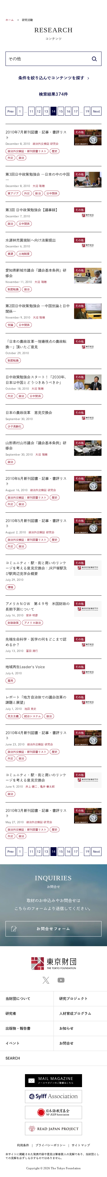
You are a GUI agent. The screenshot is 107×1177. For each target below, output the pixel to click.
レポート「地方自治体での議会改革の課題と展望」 (53, 706)
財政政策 (13, 622)
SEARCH (12, 1058)
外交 (10, 157)
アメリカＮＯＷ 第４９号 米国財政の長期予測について (53, 613)
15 (61, 111)
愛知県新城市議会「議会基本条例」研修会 (53, 280)
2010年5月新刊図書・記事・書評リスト (53, 534)
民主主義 (13, 716)
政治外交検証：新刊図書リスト (27, 151)
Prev (10, 111)
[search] (94, 59)
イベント (12, 1043)
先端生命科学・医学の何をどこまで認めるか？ (53, 645)
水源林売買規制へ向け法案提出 (53, 247)
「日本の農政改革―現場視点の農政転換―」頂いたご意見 (53, 351)
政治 (21, 157)
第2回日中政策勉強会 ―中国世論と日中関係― (53, 315)
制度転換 (13, 289)
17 (76, 111)
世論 (10, 324)
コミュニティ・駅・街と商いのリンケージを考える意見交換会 (53, 784)
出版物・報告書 (18, 1028)
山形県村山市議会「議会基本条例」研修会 (53, 452)
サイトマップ (81, 1145)
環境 (10, 587)
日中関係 (51, 193)
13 (46, 111)
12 (39, 111)
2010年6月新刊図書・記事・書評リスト (53, 491)
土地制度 (24, 253)
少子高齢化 (14, 426)
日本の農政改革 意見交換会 (53, 420)
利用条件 (23, 1145)
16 (68, 111)
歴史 (54, 151)
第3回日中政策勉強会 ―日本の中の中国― (53, 184)
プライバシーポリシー (50, 1145)
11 (31, 111)
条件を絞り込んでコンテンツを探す (51, 78)
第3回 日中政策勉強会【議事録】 (53, 217)
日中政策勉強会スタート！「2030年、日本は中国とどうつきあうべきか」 (53, 386)
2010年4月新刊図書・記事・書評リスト (53, 746)
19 (87, 111)
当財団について (18, 999)
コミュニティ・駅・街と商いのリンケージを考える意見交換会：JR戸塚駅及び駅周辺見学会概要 (53, 575)
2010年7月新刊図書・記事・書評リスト (53, 145)
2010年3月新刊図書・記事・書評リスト (53, 820)
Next (96, 111)
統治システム (32, 716)
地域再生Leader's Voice (53, 674)
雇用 (10, 680)
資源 (10, 253)
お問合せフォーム (53, 929)
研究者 (10, 1013)
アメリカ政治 (32, 622)
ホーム (9, 19)
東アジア (13, 193)
